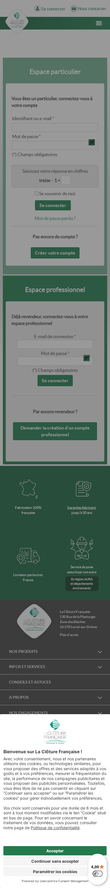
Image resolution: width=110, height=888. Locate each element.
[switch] (98, 874)
